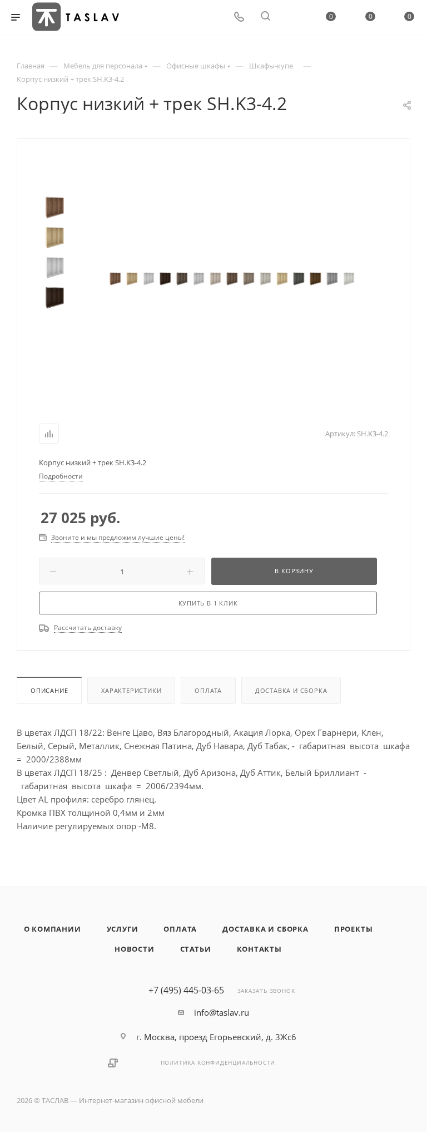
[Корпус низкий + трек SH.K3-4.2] (115, 278)
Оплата (208, 690)
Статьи (195, 949)
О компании (52, 929)
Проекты (353, 929)
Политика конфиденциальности (218, 1062)
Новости (135, 949)
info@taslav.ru (221, 1012)
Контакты (259, 949)
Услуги (122, 929)
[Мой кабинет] (292, 17)
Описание (49, 690)
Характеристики (131, 690)
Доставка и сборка (291, 690)
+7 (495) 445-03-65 (186, 990)
